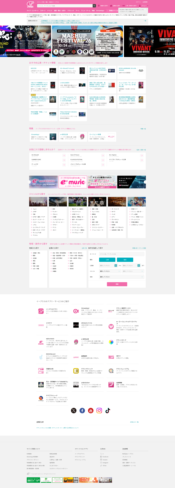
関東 (34, 255)
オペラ (113, 211)
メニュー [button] (144, 5)
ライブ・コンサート (33, 11)
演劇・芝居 (95, 209)
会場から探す (116, 5)
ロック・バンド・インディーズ (39, 219)
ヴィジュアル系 (37, 232)
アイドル (35, 235)
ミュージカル (95, 211)
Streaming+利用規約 (32, 457)
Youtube (90, 410)
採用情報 (124, 460)
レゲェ (34, 225)
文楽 (93, 219)
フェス (34, 209)
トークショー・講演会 (78, 230)
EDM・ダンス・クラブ (39, 230)
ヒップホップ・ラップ (39, 227)
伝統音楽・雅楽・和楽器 (118, 230)
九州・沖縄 (36, 268)
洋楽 (34, 214)
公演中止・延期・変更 (56, 460)
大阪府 (54, 266)
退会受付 (52, 457)
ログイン (138, 2)
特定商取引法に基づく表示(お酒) (36, 465)
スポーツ (42, 11)
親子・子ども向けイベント (78, 219)
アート (77, 11)
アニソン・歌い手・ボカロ (137, 211)
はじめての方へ (54, 465)
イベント (49, 11)
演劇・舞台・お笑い (60, 11)
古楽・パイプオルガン (118, 227)
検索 (117, 284)
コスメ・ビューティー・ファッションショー (78, 227)
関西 (34, 263)
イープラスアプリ (79, 454)
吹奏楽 (113, 225)
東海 (34, 261)
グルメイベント (76, 211)
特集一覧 (143, 129)
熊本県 (71, 268)
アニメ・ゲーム (85, 11)
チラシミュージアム (80, 460)
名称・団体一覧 (141, 150)
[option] (87, 41)
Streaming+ (100, 11)
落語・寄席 (95, 222)
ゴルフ (54, 230)
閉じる (147, 9)
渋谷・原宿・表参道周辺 (59, 253)
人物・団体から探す (131, 5)
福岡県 (54, 268)
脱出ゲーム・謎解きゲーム (78, 209)
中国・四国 (36, 266)
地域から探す (104, 5)
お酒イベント (75, 214)
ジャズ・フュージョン (39, 222)
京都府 (71, 266)
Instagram (99, 410)
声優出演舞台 (135, 222)
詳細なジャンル (113, 11)
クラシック (70, 11)
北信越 (34, 258)
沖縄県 (54, 271)
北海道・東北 (36, 253)
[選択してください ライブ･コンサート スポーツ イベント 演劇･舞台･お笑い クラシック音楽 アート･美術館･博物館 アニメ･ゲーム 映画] (110, 271)
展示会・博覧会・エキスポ (78, 217)
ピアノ (113, 217)
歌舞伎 (94, 214)
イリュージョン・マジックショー (98, 230)
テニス (54, 227)
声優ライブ (134, 209)
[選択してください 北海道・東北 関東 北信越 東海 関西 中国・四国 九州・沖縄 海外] (121, 277)
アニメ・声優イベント (137, 217)
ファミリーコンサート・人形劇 (98, 227)
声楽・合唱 (115, 222)
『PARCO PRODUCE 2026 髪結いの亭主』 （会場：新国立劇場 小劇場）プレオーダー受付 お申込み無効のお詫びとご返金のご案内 (79, 23)
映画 (93, 11)
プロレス (55, 214)
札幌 (54, 261)
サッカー (55, 211)
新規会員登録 (53, 454)
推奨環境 (52, 462)
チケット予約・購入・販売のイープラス (48, 2)
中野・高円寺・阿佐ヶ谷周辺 (76, 258)
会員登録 (145, 2)
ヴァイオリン (115, 219)
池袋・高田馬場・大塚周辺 (59, 255)
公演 (107, 260)
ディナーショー (76, 225)
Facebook (82, 410)
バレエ (113, 214)
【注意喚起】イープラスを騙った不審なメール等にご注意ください (60, 21)
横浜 (54, 263)
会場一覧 (84, 248)
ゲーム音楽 (134, 214)
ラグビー (55, 225)
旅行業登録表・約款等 (33, 468)
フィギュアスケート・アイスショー (59, 219)
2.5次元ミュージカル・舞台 (137, 225)
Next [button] (171, 41)
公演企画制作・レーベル (129, 465)
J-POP (34, 211)
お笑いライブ (95, 225)
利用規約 (29, 454)
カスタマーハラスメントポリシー (59, 468)
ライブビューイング (77, 232)
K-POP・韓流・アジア (39, 217)
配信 (125, 260)
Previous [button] (4, 41)
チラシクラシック (80, 457)
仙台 (71, 261)
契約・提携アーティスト (129, 462)
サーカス (74, 222)
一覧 (145, 21)
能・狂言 (94, 217)
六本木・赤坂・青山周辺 (76, 255)
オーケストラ (115, 209)
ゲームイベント (135, 219)
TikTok (107, 410)
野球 (54, 209)
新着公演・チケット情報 (139, 248)
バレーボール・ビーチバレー (59, 222)
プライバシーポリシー (33, 460)
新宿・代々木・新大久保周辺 (76, 253)
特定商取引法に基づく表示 (34, 462)
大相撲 (54, 217)
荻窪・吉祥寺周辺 (57, 258)
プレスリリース (126, 457)
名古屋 (71, 263)
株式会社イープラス (127, 454)
